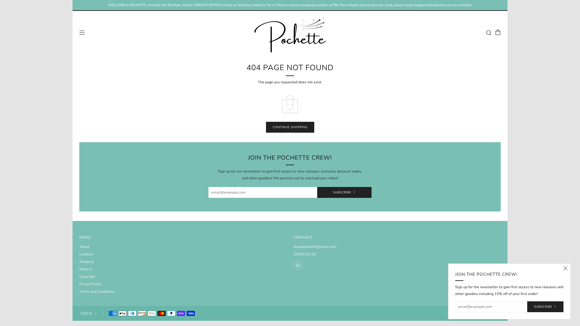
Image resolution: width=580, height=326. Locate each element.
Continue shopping (290, 127)
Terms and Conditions (97, 291)
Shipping (86, 261)
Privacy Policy (90, 284)
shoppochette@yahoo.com (315, 246)
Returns (85, 269)
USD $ (86, 313)
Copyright (87, 276)
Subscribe (342, 192)
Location (86, 254)
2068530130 (304, 254)
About (84, 246)
